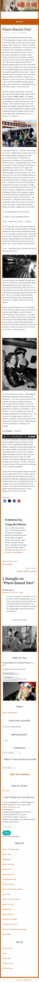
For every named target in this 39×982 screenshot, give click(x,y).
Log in (4, 953)
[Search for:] (19, 740)
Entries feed (6, 958)
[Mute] (29, 437)
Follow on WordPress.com (11, 807)
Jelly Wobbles (10, 562)
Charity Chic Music (8, 864)
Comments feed (7, 963)
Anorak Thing (6, 854)
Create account (7, 948)
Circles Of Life (7, 869)
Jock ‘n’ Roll (6, 894)
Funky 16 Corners (8, 884)
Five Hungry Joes (8, 874)
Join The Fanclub (19, 774)
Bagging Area (6, 859)
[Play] (5, 437)
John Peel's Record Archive (11, 899)
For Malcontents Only (9, 879)
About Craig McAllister (9, 713)
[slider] (33, 436)
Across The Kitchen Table (10, 849)
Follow (6, 833)
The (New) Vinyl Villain (9, 919)
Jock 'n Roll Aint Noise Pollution (12, 889)
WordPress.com (7, 968)
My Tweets (6, 791)
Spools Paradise (7, 914)
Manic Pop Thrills (8, 904)
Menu (20, 21)
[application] (19, 436)
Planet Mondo (7, 909)
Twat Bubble (6, 934)
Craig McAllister (22, 33)
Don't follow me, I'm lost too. (19, 797)
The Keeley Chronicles (9, 924)
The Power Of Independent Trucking (14, 929)
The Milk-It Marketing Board (26, 569)
